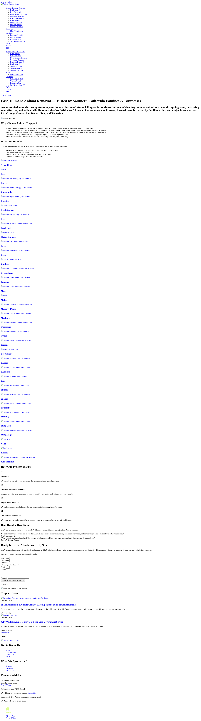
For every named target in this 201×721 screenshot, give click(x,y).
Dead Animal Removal (18, 14)
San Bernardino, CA (17, 41)
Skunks (4, 390)
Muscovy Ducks (8, 309)
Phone (3, 570)
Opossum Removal (17, 16)
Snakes (4, 399)
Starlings (5, 416)
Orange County (16, 37)
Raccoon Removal (17, 18)
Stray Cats (6, 426)
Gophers (5, 264)
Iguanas (5, 282)
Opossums (6, 327)
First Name (5, 558)
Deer (3, 219)
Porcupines (6, 354)
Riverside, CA (15, 39)
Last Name (5, 560)
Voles (3, 444)
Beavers (4, 183)
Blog (7, 48)
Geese (3, 255)
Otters (4, 336)
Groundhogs (7, 273)
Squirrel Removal (16, 27)
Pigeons (4, 345)
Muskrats (5, 318)
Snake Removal (16, 25)
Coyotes (4, 201)
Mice (3, 291)
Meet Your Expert (16, 31)
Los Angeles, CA (16, 35)
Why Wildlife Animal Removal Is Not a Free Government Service (32, 622)
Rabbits (4, 363)
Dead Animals (7, 210)
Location (4, 563)
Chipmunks (6, 192)
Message (4, 578)
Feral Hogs (6, 228)
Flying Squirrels (8, 237)
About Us (9, 29)
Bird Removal (15, 12)
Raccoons (5, 372)
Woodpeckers (7, 462)
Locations (9, 33)
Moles (4, 300)
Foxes (3, 246)
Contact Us (32, 693)
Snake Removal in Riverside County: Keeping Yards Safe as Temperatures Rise (38, 605)
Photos (8, 46)
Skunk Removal (16, 23)
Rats (3, 381)
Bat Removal (15, 10)
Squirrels (5, 408)
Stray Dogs (6, 434)
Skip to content (6, 2)
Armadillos (6, 165)
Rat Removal (15, 20)
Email (3, 567)
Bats (3, 174)
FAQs (8, 43)
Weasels (4, 452)
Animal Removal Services (15, 8)
